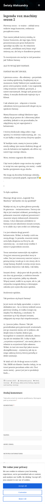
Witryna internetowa (13, 454)
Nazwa (6, 435)
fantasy (30, 383)
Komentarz (8, 405)
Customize (22, 492)
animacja (16, 383)
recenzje (6, 383)
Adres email (8, 444)
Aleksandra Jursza (26, 381)
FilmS (37, 381)
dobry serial (24, 383)
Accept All (22, 486)
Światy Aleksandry (15, 5)
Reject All (22, 499)
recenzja (15, 385)
